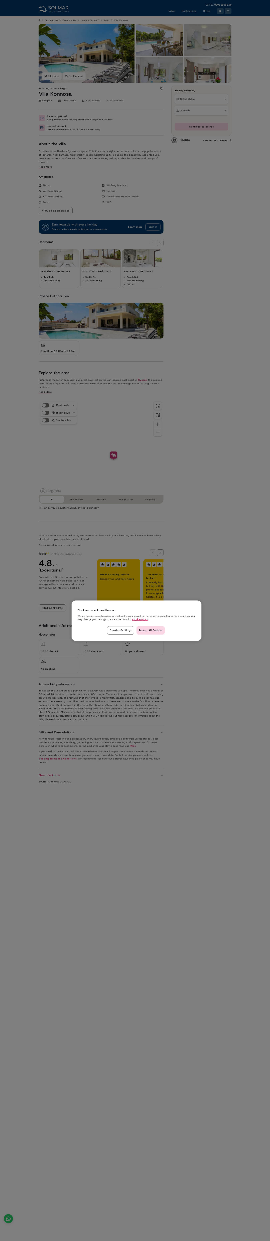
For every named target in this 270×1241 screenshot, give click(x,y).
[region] (136, 620)
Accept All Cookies (150, 630)
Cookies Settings (121, 630)
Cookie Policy (140, 619)
